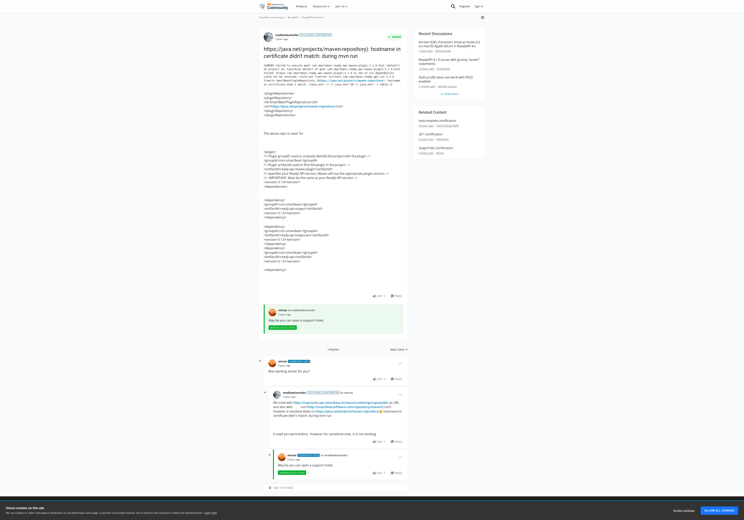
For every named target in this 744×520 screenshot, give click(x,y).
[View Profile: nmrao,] (272, 312)
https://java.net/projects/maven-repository (350, 80)
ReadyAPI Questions (313, 17)
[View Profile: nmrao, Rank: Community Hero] (272, 363)
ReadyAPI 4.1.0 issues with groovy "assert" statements (449, 62)
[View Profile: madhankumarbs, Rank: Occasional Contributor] (268, 37)
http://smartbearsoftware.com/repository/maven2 (345, 407)
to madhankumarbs (301, 310)
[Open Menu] (482, 17)
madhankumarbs (286, 35)
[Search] (453, 6)
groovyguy (443, 68)
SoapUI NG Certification (436, 148)
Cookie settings (684, 510)
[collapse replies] (260, 361)
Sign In (478, 6)
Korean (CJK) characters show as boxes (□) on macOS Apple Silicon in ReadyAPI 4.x (449, 44)
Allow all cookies (719, 510)
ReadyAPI (293, 17)
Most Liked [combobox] (399, 350)
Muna (440, 153)
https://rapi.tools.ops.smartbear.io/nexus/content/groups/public (341, 403)
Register (465, 6)
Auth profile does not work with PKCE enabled (446, 79)
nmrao (282, 310)
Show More (451, 94)
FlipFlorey (442, 139)
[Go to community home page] (273, 6)
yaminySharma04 (447, 125)
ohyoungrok (443, 51)
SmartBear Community (271, 17)
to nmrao (346, 393)
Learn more (210, 512)
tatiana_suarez (447, 86)
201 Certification (431, 134)
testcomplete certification (437, 121)
